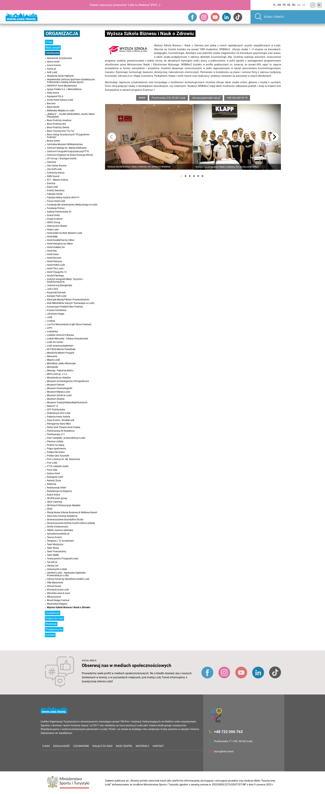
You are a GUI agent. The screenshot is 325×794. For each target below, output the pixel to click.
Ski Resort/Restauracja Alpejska (63, 505)
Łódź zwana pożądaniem (60, 345)
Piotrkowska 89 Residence (60, 430)
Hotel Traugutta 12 (57, 272)
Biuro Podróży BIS (56, 123)
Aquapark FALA (55, 96)
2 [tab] (185, 176)
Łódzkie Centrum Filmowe (60, 335)
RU (293, 4)
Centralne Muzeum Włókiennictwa (65, 144)
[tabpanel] (149, 137)
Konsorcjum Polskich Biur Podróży (65, 306)
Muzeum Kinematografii (59, 388)
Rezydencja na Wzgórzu (59, 491)
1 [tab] (181, 176)
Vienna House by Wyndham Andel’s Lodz (68, 579)
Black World (53, 107)
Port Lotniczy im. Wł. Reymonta (63, 459)
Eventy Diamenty (55, 190)
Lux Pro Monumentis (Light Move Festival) (69, 324)
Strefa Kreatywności (57, 526)
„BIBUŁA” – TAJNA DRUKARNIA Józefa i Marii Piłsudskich (70, 115)
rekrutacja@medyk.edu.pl (206, 97)
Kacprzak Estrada (56, 292)
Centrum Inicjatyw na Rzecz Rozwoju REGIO (70, 155)
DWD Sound (53, 176)
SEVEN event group (57, 498)
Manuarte (52, 356)
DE (288, 4)
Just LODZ (52, 289)
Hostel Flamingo (55, 275)
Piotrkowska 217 (56, 434)
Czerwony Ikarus (55, 172)
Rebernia (51, 484)
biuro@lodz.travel (224, 751)
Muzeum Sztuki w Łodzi (59, 395)
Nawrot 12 (52, 406)
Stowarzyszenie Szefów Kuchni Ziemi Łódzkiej (71, 523)
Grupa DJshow (55, 218)
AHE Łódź (52, 72)
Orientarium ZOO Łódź (58, 413)
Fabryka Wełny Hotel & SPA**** (63, 197)
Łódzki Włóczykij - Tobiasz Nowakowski (67, 338)
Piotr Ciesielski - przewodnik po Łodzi (66, 438)
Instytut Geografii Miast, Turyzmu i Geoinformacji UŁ (65, 280)
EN (279, 4)
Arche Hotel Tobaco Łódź (60, 99)
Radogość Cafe (55, 477)
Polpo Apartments (56, 448)
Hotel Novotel (54, 257)
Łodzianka (52, 331)
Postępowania (54, 629)
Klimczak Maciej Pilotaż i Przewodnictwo (68, 299)
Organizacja (62, 33)
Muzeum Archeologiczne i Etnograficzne (68, 381)
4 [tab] (194, 176)
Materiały (51, 624)
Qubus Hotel (53, 473)
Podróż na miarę (55, 445)
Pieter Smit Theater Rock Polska (63, 427)
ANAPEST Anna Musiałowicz (62, 85)
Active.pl (51, 68)
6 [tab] (202, 176)
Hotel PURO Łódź (56, 265)
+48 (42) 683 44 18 (237, 97)
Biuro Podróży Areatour (59, 120)
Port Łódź (52, 462)
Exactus (51, 183)
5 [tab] (198, 176)
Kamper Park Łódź (56, 296)
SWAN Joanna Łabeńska (60, 530)
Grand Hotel (53, 215)
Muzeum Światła (55, 399)
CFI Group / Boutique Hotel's (62, 158)
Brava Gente (53, 140)
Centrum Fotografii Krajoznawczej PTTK (68, 151)
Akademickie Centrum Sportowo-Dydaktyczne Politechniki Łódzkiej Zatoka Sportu (71, 80)
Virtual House (54, 586)
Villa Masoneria (55, 582)
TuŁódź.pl (52, 562)
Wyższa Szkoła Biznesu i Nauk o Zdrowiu (68, 607)
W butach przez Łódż (58, 589)
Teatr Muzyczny (55, 544)
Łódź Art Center (55, 342)
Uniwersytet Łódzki (57, 569)
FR (284, 4)
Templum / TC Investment (60, 540)
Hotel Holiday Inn (56, 247)
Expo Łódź (52, 186)
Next (274, 137)
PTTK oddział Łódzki (57, 466)
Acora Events (54, 65)
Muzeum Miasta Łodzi (58, 391)
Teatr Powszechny (56, 551)
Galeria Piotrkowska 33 (59, 211)
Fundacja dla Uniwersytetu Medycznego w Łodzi (72, 204)
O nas (49, 42)
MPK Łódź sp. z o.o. (57, 374)
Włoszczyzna (54, 596)
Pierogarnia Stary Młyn (59, 423)
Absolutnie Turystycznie (59, 58)
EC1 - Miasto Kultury (57, 179)
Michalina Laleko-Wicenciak (61, 363)
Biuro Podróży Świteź (58, 127)
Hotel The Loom (55, 268)
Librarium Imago (55, 313)
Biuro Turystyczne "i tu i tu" (60, 131)
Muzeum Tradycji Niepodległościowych (67, 402)
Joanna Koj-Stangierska (59, 285)
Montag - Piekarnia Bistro (60, 370)
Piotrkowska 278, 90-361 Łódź (168, 97)
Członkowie (52, 53)
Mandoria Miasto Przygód (60, 352)
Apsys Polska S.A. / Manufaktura (64, 89)
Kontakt (50, 635)
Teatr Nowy (53, 548)
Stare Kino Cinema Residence (62, 516)
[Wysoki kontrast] (319, 5)
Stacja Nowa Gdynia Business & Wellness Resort (72, 512)
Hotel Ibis (52, 250)
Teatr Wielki (53, 555)
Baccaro (51, 103)
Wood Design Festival (58, 600)
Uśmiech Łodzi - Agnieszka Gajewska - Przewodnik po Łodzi (67, 574)
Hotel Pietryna (54, 261)
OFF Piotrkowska (56, 409)
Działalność (53, 613)
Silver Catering (54, 501)
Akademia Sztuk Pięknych (60, 76)
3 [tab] (190, 176)
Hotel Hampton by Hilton (60, 243)
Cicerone (51, 162)
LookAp (51, 320)
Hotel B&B (52, 236)
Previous (111, 137)
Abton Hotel (53, 61)
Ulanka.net (52, 565)
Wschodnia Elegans (57, 603)
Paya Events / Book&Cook (60, 420)
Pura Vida (52, 469)
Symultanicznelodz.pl (58, 533)
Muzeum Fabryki (55, 384)
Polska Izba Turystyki (58, 455)
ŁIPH (49, 328)
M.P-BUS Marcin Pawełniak (61, 349)
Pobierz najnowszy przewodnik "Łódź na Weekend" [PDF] (123, 5)
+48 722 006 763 (228, 732)
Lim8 (49, 317)
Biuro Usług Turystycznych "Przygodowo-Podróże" (68, 136)
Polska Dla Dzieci (55, 452)
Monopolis (52, 367)
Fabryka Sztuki (54, 194)
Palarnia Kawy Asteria (58, 416)
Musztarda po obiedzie (59, 377)
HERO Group (53, 222)
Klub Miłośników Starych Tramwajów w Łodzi (70, 303)
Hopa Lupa (53, 229)
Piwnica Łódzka (55, 441)
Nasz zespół (53, 47)
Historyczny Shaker (57, 226)
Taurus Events (54, 537)
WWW (142, 97)
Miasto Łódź (53, 359)
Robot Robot (53, 494)
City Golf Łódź (54, 169)
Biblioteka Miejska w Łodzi (60, 110)
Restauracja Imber (56, 487)
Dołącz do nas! (54, 618)
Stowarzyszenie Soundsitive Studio (65, 519)
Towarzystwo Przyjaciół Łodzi (62, 558)
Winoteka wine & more (58, 593)
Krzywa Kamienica (56, 310)
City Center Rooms (56, 165)
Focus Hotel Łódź (56, 201)
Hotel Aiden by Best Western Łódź (64, 233)
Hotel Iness (53, 254)
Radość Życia (54, 480)
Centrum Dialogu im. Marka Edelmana (66, 147)
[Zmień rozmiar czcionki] (312, 5)
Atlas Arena (53, 92)
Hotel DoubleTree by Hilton (60, 240)
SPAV (49, 508)
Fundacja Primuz (56, 208)
